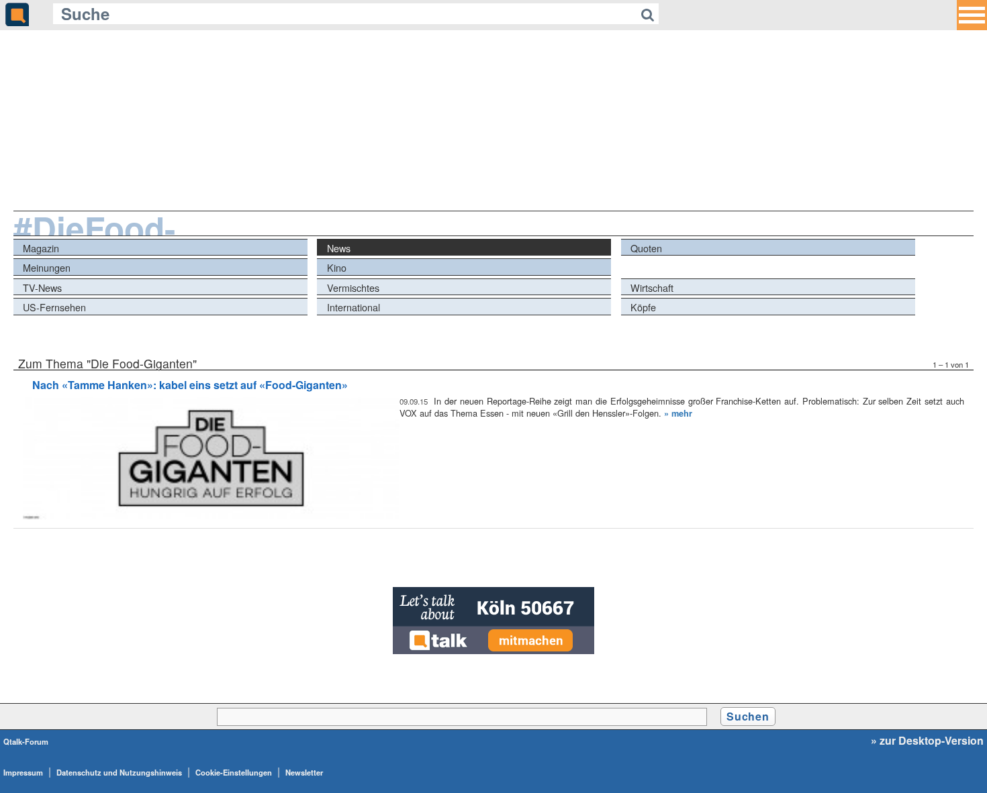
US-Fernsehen (54, 307)
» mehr (678, 413)
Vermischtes (353, 287)
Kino (336, 267)
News (338, 248)
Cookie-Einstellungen (233, 772)
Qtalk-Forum (25, 741)
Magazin (41, 248)
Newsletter (304, 772)
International (353, 307)
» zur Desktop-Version (927, 740)
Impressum (23, 772)
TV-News (42, 287)
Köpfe (643, 307)
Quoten (646, 248)
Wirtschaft (651, 287)
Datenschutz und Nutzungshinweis (119, 772)
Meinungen (46, 267)
